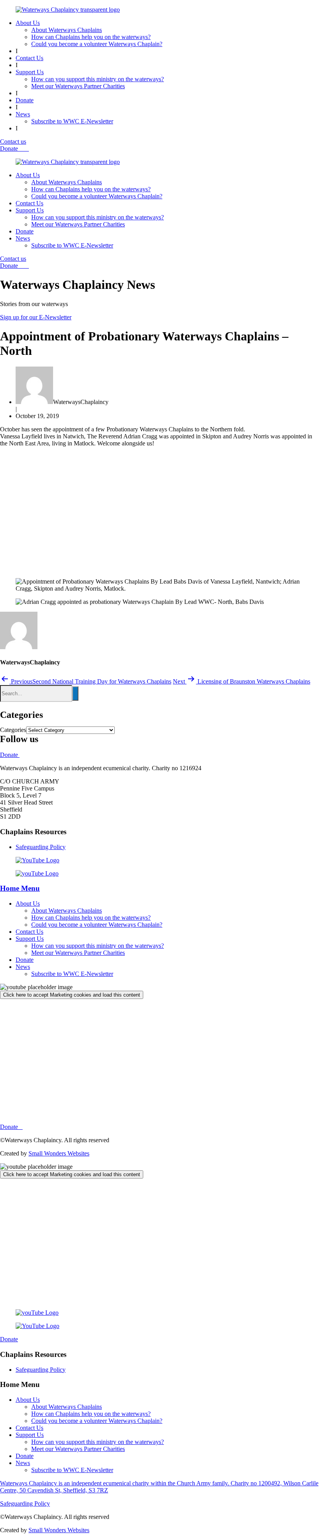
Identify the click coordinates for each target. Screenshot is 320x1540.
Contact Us (29, 58)
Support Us (30, 72)
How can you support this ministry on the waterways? (97, 79)
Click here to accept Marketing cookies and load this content (71, 995)
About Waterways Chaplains (66, 30)
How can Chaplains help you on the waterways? (91, 37)
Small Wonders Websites (58, 1153)
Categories (13, 729)
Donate (25, 100)
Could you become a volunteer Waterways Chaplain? (96, 44)
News (23, 114)
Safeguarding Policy (41, 847)
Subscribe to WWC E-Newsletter (72, 121)
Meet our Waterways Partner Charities (78, 86)
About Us (28, 23)
